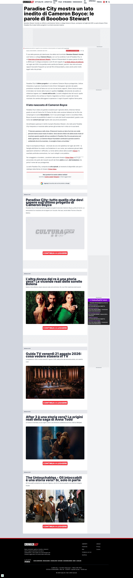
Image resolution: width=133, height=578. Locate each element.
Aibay (74, 560)
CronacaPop (53, 560)
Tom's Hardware (37, 560)
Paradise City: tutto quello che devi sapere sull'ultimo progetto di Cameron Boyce (54, 202)
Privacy (98, 546)
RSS (83, 549)
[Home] (28, 2)
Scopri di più (66, 48)
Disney (75, 151)
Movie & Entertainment (72, 50)
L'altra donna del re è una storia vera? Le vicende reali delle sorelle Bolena (54, 281)
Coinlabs (78, 560)
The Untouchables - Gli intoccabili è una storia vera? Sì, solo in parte (54, 478)
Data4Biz (60, 560)
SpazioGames (46, 560)
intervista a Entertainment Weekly (39, 59)
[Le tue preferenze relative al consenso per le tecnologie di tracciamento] (2, 575)
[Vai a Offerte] (104, 2)
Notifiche (84, 555)
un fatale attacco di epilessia (74, 62)
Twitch (104, 300)
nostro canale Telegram (52, 177)
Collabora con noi (86, 552)
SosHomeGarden (67, 560)
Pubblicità (84, 546)
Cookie (98, 549)
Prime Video (69, 157)
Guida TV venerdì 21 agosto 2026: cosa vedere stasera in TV (54, 355)
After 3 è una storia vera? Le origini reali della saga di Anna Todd (54, 418)
